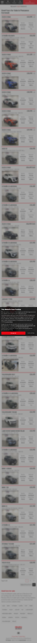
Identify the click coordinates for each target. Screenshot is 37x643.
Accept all (13, 333)
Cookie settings (30, 333)
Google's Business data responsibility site (25, 325)
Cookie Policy (9, 322)
